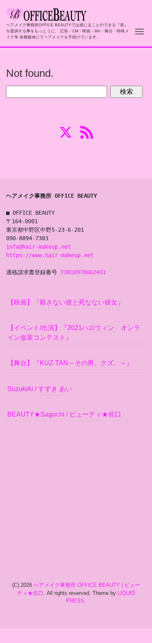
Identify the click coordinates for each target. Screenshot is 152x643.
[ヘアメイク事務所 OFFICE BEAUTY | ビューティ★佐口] (46, 13)
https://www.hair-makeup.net (50, 255)
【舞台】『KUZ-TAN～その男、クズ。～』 (70, 363)
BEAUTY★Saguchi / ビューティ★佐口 (64, 414)
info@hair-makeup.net (38, 246)
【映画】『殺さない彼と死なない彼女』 (65, 302)
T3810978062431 (83, 272)
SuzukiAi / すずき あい (39, 388)
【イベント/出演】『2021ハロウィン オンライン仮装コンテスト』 (73, 332)
